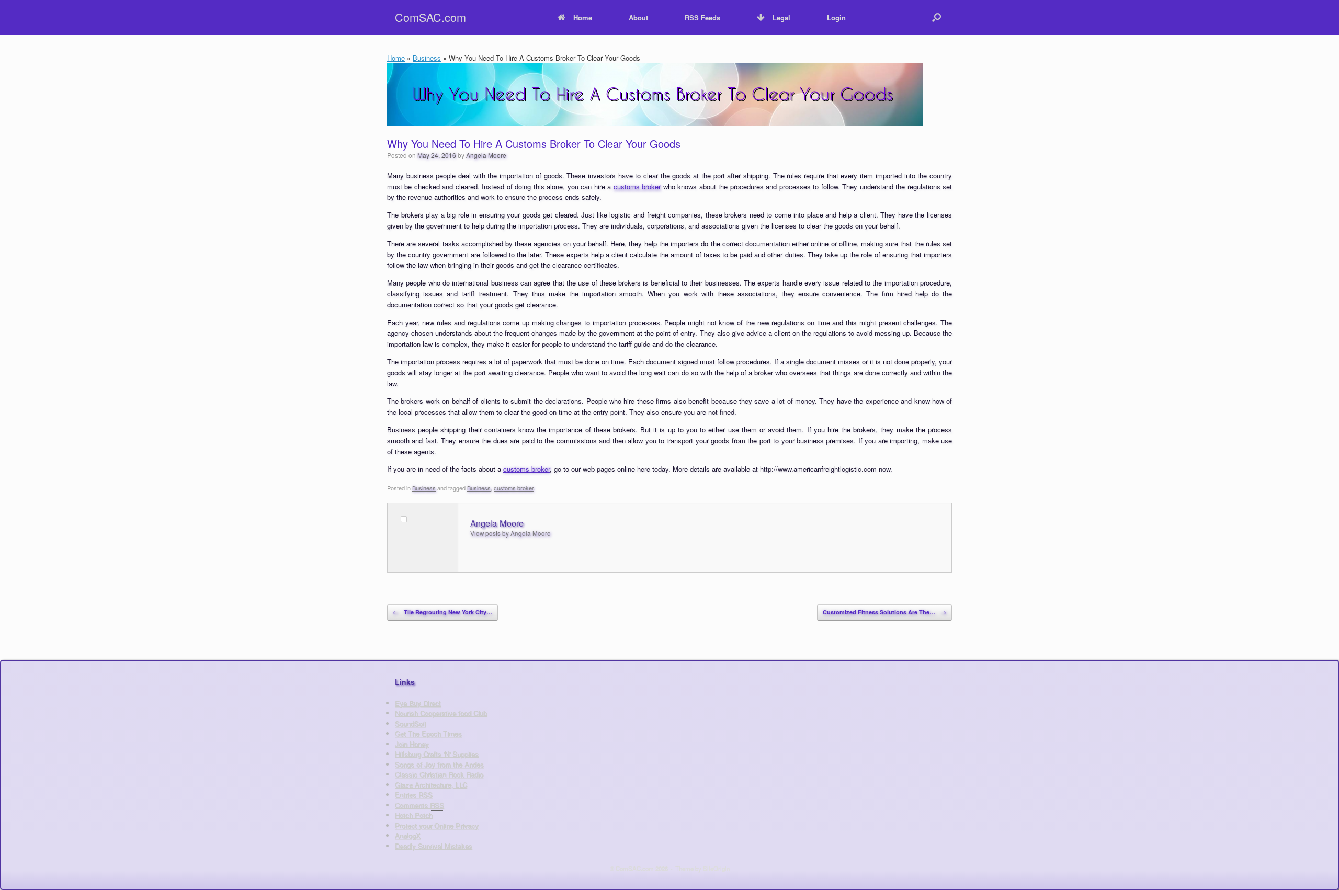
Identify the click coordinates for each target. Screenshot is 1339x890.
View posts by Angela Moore (510, 533)
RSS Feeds (702, 17)
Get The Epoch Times (428, 733)
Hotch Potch (414, 815)
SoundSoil (410, 723)
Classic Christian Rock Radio (439, 774)
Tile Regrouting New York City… (442, 612)
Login (836, 17)
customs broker (637, 186)
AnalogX (408, 835)
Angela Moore (486, 155)
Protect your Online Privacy (437, 825)
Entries (414, 795)
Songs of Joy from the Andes (439, 764)
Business (427, 58)
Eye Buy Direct (418, 703)
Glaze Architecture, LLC (431, 785)
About (638, 17)
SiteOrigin (716, 868)
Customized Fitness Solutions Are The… (884, 612)
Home (582, 17)
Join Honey (412, 744)
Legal (781, 17)
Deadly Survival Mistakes (433, 846)
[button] (936, 17)
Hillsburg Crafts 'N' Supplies (437, 754)
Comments (419, 805)
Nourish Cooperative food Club (441, 713)
